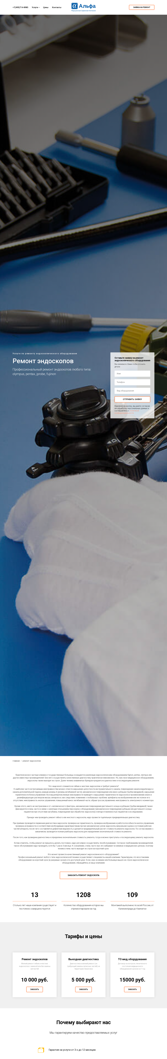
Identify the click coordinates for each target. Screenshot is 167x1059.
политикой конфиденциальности (127, 412)
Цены (45, 7)
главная (16, 761)
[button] (141, 7)
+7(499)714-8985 (20, 7)
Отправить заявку (132, 399)
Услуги (35, 7)
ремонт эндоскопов (32, 761)
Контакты (56, 7)
